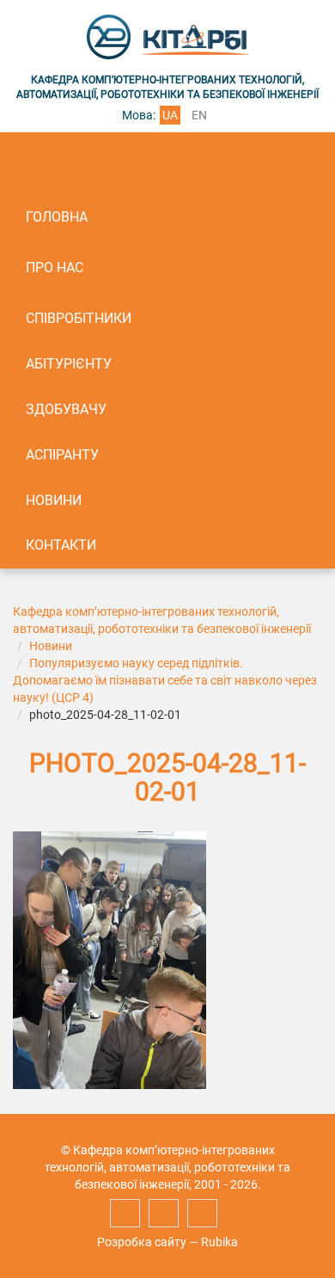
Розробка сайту (141, 1242)
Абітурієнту (69, 364)
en (199, 115)
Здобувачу (66, 409)
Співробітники (78, 318)
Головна (57, 217)
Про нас (54, 267)
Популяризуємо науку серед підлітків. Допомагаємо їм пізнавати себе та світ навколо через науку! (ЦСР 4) (165, 680)
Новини (54, 500)
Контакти (61, 545)
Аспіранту (62, 455)
